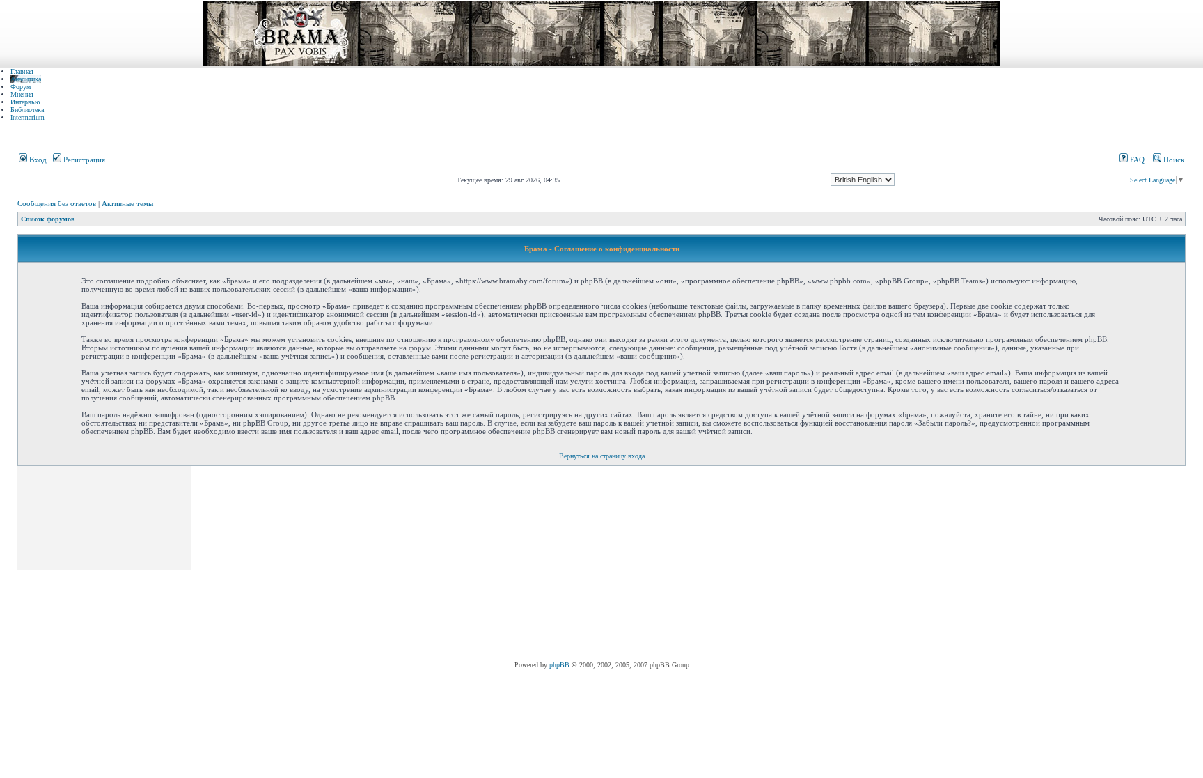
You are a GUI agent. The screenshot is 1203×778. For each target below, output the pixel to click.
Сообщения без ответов (56, 203)
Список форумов (47, 219)
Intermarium (27, 117)
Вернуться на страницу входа (602, 456)
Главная (21, 71)
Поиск (1172, 159)
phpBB (559, 665)
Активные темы (127, 203)
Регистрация (83, 159)
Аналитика (25, 79)
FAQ (1136, 159)
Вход (37, 159)
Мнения (21, 94)
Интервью (25, 102)
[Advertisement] (447, 563)
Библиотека (27, 110)
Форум (20, 87)
